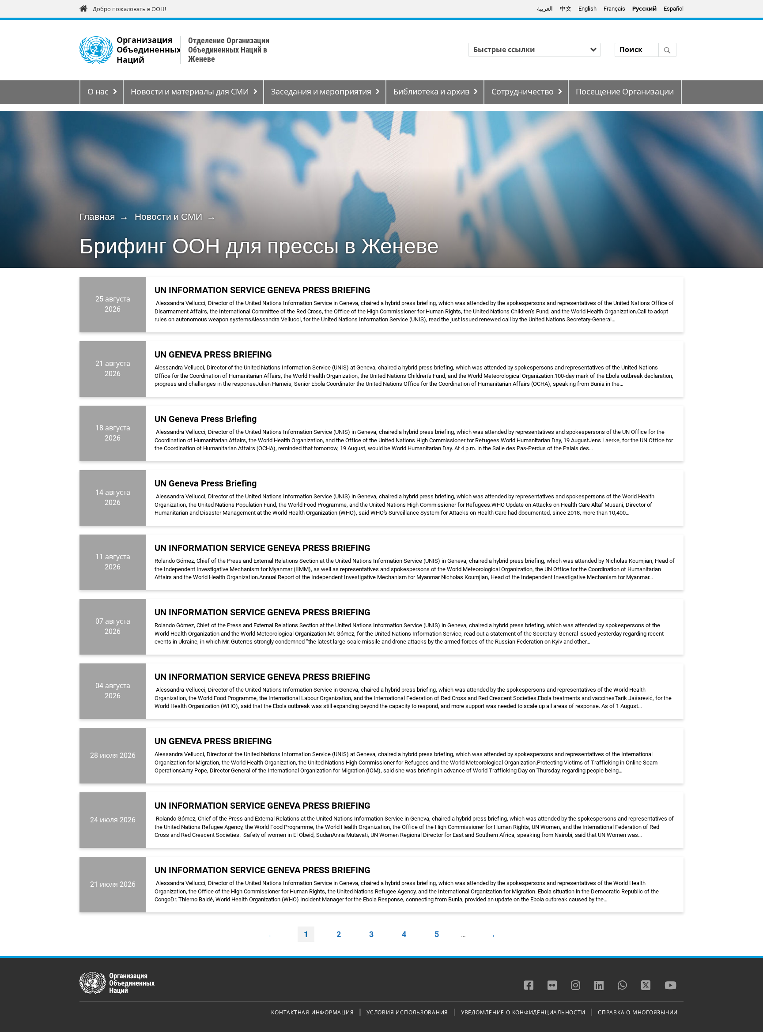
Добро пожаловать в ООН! (129, 9)
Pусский (644, 8)
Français (614, 8)
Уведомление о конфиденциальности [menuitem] (523, 1012)
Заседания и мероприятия (321, 91)
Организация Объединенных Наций (149, 50)
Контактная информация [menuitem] (312, 1012)
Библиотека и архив (431, 91)
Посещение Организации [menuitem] (625, 91)
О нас (98, 91)
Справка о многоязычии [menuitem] (638, 1012)
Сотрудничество (522, 91)
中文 (565, 8)
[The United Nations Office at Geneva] (96, 50)
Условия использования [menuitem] (407, 1012)
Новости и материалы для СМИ (190, 91)
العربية (545, 8)
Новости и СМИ (168, 216)
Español (674, 8)
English (587, 8)
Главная (97, 216)
